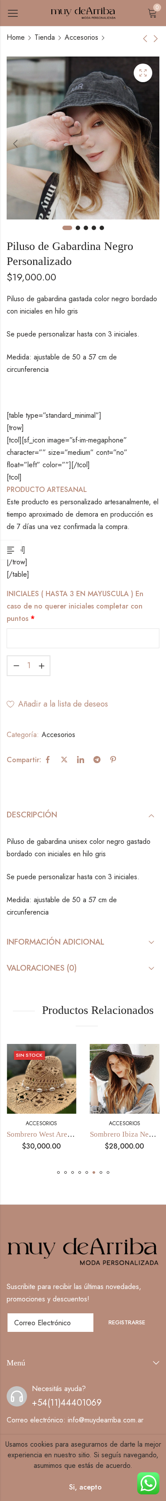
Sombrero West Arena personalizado (64, 1134)
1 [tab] (67, 228)
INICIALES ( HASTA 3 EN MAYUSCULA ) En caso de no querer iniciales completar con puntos (75, 606)
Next (150, 143)
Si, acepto (85, 1487)
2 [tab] (78, 228)
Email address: (50, 1322)
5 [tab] (102, 228)
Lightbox (143, 73)
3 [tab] (86, 228)
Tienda (45, 37)
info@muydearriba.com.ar (105, 1420)
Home (16, 37)
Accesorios (81, 37)
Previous (15, 143)
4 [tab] (94, 228)
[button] (58, 1172)
